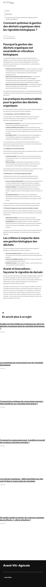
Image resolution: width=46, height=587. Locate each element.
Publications (9, 14)
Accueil (7, 10)
